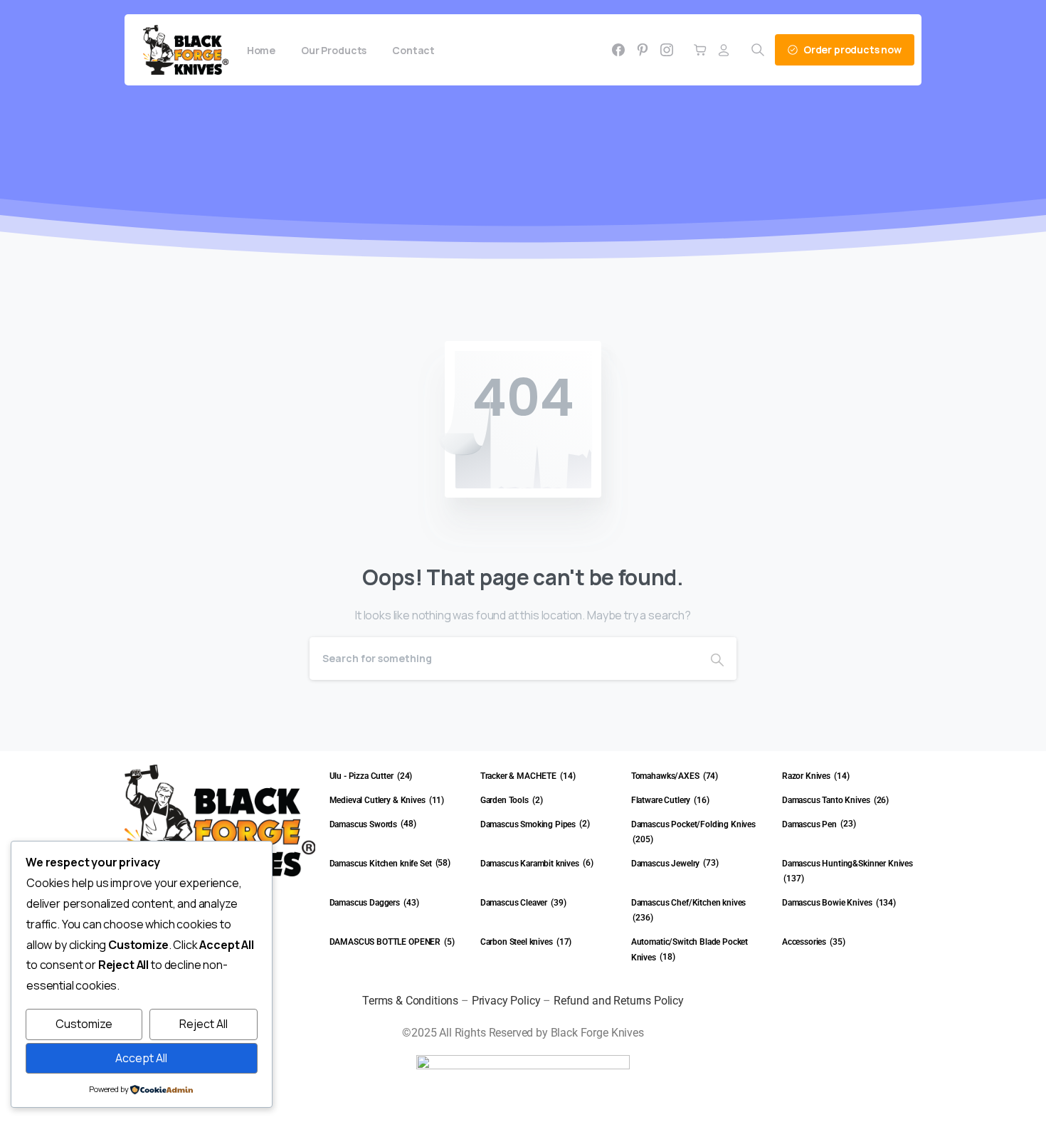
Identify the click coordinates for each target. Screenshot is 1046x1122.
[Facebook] (618, 49)
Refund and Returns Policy (619, 1000)
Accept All (141, 1058)
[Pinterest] (642, 49)
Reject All (203, 1024)
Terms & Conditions (410, 1000)
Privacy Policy (506, 1000)
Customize (84, 1024)
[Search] (717, 658)
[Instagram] (667, 49)
